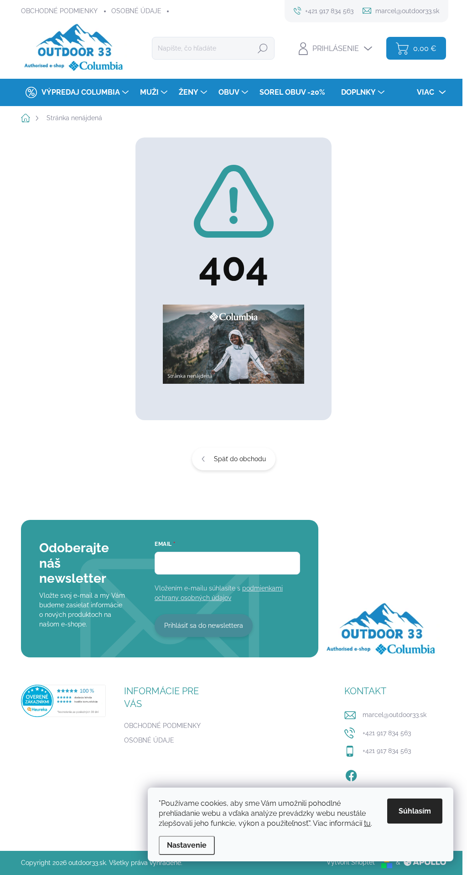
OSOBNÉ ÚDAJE (136, 11)
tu (367, 823)
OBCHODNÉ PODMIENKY (59, 11)
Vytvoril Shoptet (351, 862)
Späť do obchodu (240, 459)
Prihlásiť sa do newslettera (203, 625)
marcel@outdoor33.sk (394, 714)
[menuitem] (76, 92)
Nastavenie (187, 845)
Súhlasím (415, 811)
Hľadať (263, 48)
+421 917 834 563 (387, 733)
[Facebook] (351, 774)
